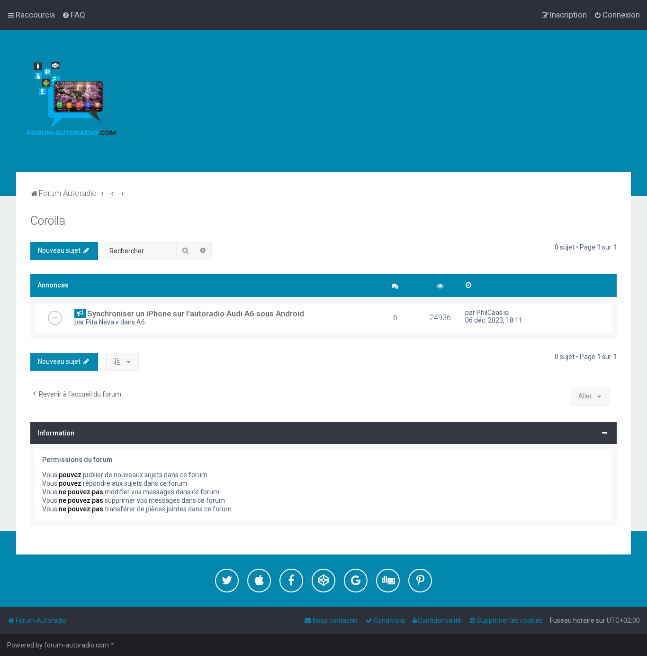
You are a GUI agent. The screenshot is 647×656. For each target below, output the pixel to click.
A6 (140, 322)
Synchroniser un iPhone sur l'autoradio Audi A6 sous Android (195, 313)
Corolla (47, 221)
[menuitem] (73, 14)
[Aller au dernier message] (507, 312)
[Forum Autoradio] (71, 101)
